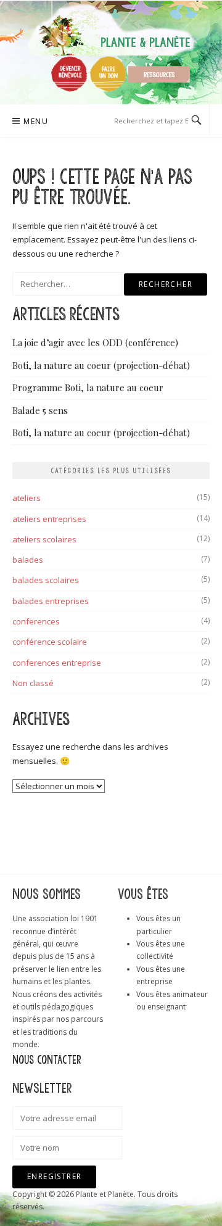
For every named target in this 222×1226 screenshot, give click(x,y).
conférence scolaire (49, 641)
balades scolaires (45, 580)
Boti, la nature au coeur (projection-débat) (101, 365)
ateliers (26, 497)
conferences (36, 621)
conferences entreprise (56, 662)
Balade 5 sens (40, 410)
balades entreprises (50, 601)
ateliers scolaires (44, 539)
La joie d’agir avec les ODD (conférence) (95, 342)
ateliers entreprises (49, 518)
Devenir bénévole (69, 74)
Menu (35, 121)
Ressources (159, 74)
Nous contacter (46, 1060)
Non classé (33, 683)
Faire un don (107, 74)
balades (27, 559)
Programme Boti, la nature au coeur (87, 387)
